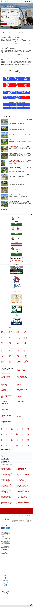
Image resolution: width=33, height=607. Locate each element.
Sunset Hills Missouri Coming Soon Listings (21, 497)
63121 (23, 429)
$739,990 (29, 194)
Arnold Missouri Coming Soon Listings (5, 465)
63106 (17, 440)
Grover (9, 361)
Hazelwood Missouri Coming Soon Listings (21, 481)
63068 (17, 430)
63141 (28, 440)
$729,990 (29, 201)
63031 (6, 438)
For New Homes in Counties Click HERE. (7, 380)
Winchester (25, 343)
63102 (17, 438)
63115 (12, 446)
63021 (6, 434)
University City (26, 338)
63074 (17, 434)
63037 (6, 440)
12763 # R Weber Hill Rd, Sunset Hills (14, 153)
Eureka (9, 336)
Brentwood (10, 350)
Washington (25, 339)
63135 (23, 438)
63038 (1, 441)
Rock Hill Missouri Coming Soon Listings (6, 492)
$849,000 (29, 146)
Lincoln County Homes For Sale (5, 370)
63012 (6, 429)
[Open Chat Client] (31, 605)
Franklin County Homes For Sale (5, 369)
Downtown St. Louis (19, 384)
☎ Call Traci (16, 223)
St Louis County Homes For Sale (5, 371)
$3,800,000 (29, 153)
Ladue (1, 344)
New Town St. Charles (3, 386)
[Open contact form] (25, 1)
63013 (1, 430)
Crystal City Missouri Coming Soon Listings (21, 473)
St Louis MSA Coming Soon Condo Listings (6, 495)
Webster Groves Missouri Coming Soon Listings (22, 502)
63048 (6, 445)
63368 (28, 446)
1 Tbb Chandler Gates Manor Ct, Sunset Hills (14, 194)
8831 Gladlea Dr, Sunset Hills (14, 119)
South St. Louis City (18, 390)
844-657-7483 (2, 522)
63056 (17, 428)
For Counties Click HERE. (5, 373)
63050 (6, 446)
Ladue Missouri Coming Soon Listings (21, 484)
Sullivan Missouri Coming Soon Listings (6, 497)
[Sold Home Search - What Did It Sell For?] (16, 259)
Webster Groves (18, 361)
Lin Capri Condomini (19, 385)
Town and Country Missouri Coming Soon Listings (7, 498)
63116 (17, 446)
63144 (28, 441)
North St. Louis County (19, 388)
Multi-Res (12, 19)
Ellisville (2, 336)
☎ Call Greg (16, 233)
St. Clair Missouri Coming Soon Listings (6, 496)
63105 (12, 440)
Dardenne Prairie (3, 355)
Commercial (3, 21)
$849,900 (29, 187)
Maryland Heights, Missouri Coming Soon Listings (7, 487)
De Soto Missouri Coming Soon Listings (6, 475)
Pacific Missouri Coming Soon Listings (5, 491)
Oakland (17, 332)
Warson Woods (18, 339)
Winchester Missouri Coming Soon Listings (6, 506)
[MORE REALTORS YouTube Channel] (4, 527)
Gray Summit (10, 339)
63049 (1, 446)
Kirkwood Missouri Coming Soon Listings (6, 484)
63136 (28, 438)
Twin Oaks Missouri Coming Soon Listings (21, 498)
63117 (12, 447)
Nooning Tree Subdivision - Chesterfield (21, 386)
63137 (23, 439)
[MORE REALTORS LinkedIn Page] (9, 527)
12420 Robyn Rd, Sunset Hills (14, 146)
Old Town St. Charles (3, 389)
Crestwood (2, 333)
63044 (1, 445)
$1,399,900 (29, 139)
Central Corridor (18, 383)
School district (12, 11)
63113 (12, 445)
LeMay (17, 328)
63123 (23, 430)
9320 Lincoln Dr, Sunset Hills (14, 187)
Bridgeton (2, 331)
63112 (17, 444)
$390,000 (29, 167)
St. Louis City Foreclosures (4, 397)
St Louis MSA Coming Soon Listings (21, 495)
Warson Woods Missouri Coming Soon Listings (22, 501)
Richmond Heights (26, 333)
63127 (23, 433)
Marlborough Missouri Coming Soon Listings (22, 486)
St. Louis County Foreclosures (4, 396)
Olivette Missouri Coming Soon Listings (21, 490)
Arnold (9, 328)
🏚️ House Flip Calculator (4, 453)
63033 (1, 439)
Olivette (17, 333)
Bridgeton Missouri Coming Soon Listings (6, 468)
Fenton (1, 337)
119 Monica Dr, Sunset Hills (14, 174)
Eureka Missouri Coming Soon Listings (21, 476)
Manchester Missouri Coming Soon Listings (22, 485)
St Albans (25, 355)
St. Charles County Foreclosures (5, 398)
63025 (6, 435)
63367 (23, 446)
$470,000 (29, 126)
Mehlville (17, 331)
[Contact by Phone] (27, 1)
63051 (1, 447)
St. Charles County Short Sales (20, 398)
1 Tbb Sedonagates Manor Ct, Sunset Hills (14, 201)
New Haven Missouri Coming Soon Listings (21, 487)
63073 (12, 434)
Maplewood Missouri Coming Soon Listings (6, 486)
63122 (28, 429)
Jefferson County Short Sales (20, 400)
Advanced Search (11, 23)
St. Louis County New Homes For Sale (21, 378)
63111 (12, 444)
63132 (28, 435)
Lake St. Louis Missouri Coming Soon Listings (6, 485)
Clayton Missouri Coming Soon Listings (6, 470)
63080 (12, 435)
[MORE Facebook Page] (2, 527)
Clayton (10, 332)
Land (8, 19)
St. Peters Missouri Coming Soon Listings (21, 496)
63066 (12, 430)
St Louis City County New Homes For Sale (6, 378)
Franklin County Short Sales (20, 401)
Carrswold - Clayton (3, 383)
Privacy (20, 606)
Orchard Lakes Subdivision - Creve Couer (21, 389)
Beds (2, 16)
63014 (6, 430)
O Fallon (25, 331)
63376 (23, 447)
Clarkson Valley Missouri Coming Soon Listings (22, 469)
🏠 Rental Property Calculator (5, 456)
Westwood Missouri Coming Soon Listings (6, 504)
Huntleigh (2, 343)
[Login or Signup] (29, 1)
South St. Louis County (3, 391)
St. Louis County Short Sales (20, 396)
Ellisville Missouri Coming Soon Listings (6, 476)
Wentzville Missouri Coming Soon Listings (21, 503)
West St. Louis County (19, 391)
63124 (28, 430)
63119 (23, 428)
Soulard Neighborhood (3, 390)
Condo (6, 19)
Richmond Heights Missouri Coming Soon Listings (22, 491)
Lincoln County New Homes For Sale (21, 376)
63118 (17, 447)
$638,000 (29, 174)
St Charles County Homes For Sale (20, 370)
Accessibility (14, 606)
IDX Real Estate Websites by (4, 606)
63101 (12, 438)
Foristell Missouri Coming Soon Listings (21, 479)
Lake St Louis (10, 344)
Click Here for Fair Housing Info (5, 553)
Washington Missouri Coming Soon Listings (6, 502)
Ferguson (10, 337)
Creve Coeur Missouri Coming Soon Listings (6, 473)
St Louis (25, 336)
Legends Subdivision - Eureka (4, 385)
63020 (1, 434)
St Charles (17, 336)
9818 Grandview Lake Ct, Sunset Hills (14, 139)
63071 (12, 433)
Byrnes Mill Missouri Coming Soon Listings (21, 468)
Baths (6, 16)
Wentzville (17, 342)
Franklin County (3, 404)
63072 (17, 433)
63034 (6, 439)
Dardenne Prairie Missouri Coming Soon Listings (22, 474)
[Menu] (31, 1)
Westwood (25, 342)
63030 (1, 438)
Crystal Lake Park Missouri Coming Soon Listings (7, 474)
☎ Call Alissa (16, 253)
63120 (28, 428)
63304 (23, 445)
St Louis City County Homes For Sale (21, 371)
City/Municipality (3, 11)
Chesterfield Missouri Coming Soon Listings (6, 469)
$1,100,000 (29, 119)
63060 (12, 429)
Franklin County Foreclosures (4, 401)
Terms (17, 606)
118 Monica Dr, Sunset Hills (14, 160)
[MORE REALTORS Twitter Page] (6, 527)
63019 (6, 433)
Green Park (2, 361)
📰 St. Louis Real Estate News (5, 462)
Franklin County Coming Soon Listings (5, 480)
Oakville (25, 332)
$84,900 (30, 160)
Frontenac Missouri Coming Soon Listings (21, 480)
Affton (1, 328)
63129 (23, 434)
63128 (28, 433)
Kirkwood (10, 343)
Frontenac (10, 338)
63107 (12, 441)
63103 (12, 439)
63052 (6, 447)
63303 (28, 444)
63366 (28, 445)
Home (2, 19)
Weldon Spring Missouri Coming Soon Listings (6, 503)
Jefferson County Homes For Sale (20, 369)
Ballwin (1, 350)
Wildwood (17, 343)
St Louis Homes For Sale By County (7, 368)
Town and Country (18, 338)
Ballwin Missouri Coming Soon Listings (21, 465)
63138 (28, 439)
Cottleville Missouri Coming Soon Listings (21, 470)
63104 (17, 439)
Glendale (2, 339)
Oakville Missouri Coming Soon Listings (6, 490)
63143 (23, 441)
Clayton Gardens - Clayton (4, 384)
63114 (17, 445)
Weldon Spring (26, 361)
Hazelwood (2, 342)
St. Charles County (3, 411)
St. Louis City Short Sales (19, 397)
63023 (1, 435)
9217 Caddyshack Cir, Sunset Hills (14, 132)
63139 (23, 440)
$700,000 (29, 181)
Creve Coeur (10, 333)
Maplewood (17, 350)
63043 (6, 444)
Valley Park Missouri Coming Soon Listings (6, 501)
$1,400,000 (29, 132)
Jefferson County (18, 404)
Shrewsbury (18, 355)
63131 (23, 435)
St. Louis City (18, 411)
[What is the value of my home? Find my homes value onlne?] (16, 269)
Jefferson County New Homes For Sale (6, 377)
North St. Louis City (3, 388)
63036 (1, 440)
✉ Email (16, 245)
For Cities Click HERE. (5, 346)
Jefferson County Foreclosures (4, 400)
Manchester (25, 328)
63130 (28, 434)
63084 (17, 435)
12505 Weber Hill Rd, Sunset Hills (14, 167)
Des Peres (10, 355)
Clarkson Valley (3, 332)
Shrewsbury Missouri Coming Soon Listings (22, 492)
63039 (6, 441)
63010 (6, 428)
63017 (1, 433)
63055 (12, 428)
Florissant (2, 338)
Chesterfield (10, 331)
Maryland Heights (26, 350)
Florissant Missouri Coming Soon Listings (6, 479)
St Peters (17, 337)
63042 (1, 444)
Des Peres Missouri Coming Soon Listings (21, 475)
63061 (17, 429)
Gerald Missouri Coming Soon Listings (5, 481)
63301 (23, 444)
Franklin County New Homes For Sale (5, 376)
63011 (1, 429)
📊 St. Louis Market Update (5, 459)
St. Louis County (3, 407)
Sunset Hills (25, 337)
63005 (1, 428)
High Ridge (10, 342)
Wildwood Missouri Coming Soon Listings (21, 504)
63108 (17, 441)
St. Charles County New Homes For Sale (21, 377)
